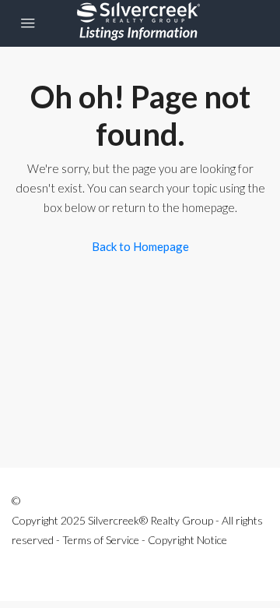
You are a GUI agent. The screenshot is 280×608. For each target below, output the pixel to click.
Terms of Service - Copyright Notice (144, 539)
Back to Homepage (140, 246)
